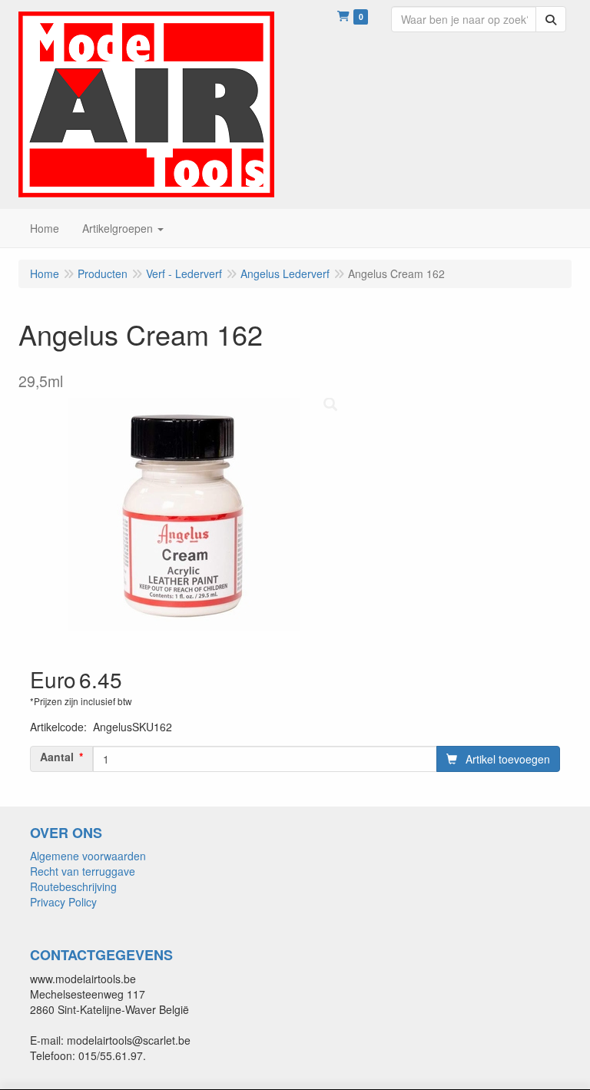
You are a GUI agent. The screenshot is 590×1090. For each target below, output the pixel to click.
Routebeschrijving (73, 886)
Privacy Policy (63, 901)
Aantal (57, 756)
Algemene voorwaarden (88, 855)
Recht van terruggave (82, 871)
